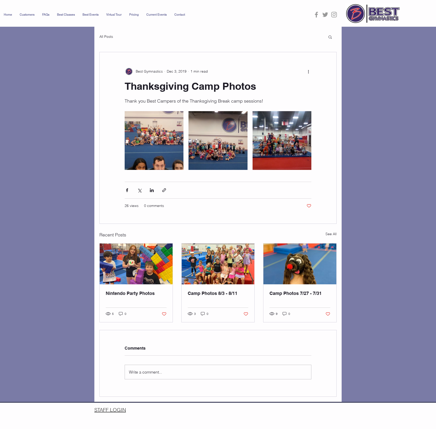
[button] (27, 15)
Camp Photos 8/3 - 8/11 (212, 293)
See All (331, 234)
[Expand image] (154, 140)
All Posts (106, 36)
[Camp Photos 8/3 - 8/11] (218, 263)
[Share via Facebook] (127, 190)
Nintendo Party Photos (130, 293)
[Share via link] (164, 190)
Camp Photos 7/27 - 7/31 (295, 293)
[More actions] (308, 71)
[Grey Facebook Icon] (316, 14)
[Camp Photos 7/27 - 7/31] (299, 263)
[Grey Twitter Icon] (325, 14)
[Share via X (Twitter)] (139, 190)
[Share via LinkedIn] (151, 190)
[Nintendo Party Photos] (136, 263)
